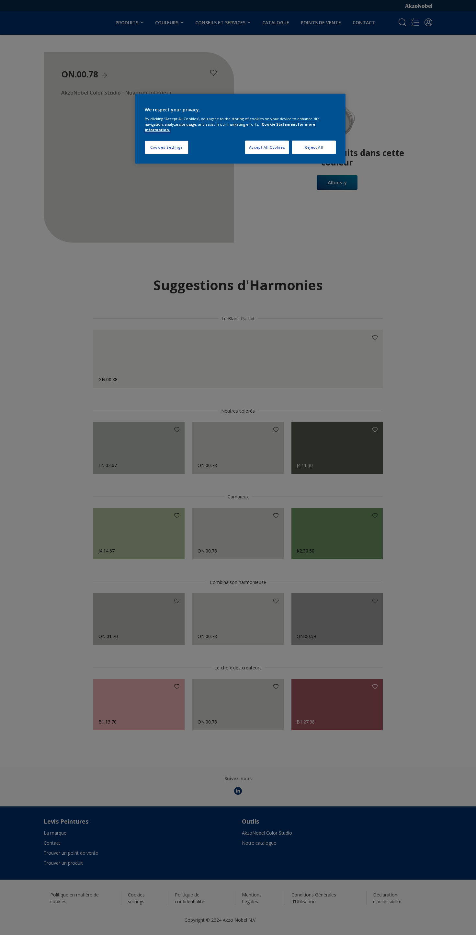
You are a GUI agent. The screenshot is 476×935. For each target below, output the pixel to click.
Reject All (314, 147)
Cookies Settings (166, 147)
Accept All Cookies (267, 147)
